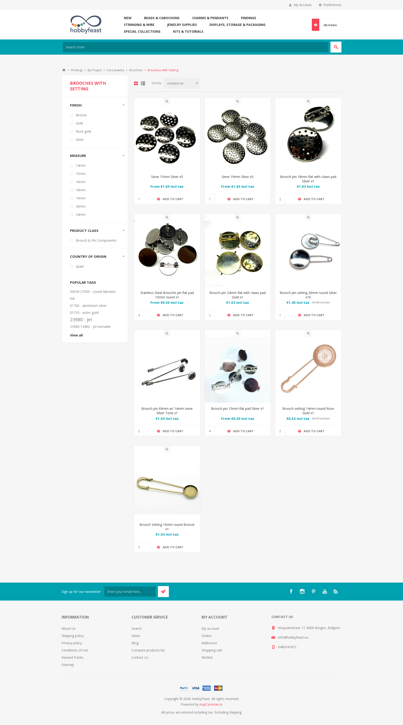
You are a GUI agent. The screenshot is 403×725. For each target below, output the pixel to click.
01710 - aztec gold (84, 312)
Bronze (81, 115)
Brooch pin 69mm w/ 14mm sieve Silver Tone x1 (167, 410)
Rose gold (83, 131)
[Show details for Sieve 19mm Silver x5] (238, 138)
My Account (303, 5)
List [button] (143, 83)
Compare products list (148, 650)
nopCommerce (211, 704)
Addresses (209, 643)
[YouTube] (324, 591)
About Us (69, 628)
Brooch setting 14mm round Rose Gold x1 (308, 410)
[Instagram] (302, 591)
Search (335, 47)
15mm (81, 173)
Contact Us (140, 657)
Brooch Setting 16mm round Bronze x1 (167, 526)
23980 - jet (81, 319)
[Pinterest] (313, 591)
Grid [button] (136, 83)
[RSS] (336, 591)
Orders (207, 635)
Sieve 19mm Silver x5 (238, 176)
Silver (80, 139)
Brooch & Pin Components (96, 240)
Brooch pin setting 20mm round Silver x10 (308, 294)
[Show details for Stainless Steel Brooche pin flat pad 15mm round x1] (167, 254)
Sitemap (68, 664)
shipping (235, 712)
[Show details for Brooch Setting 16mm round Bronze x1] (167, 486)
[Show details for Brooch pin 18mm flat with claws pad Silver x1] (308, 138)
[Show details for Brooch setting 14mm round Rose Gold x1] (308, 370)
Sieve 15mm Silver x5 (167, 176)
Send (163, 591)
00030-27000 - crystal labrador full (93, 295)
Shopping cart (212, 650)
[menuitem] (97, 628)
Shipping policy (73, 635)
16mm (81, 182)
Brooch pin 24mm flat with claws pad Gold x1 (237, 294)
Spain (80, 266)
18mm (81, 190)
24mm (81, 214)
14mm (81, 165)
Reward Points (72, 657)
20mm (81, 206)
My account (210, 628)
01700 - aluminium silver (88, 305)
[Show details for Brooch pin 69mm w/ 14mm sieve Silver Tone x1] (167, 370)
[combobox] (195, 47)
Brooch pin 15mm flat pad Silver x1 (237, 408)
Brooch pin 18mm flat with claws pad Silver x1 (308, 178)
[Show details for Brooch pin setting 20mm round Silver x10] (308, 254)
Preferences (332, 5)
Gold (79, 123)
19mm (81, 198)
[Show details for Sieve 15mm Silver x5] (167, 138)
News (136, 635)
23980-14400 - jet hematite (90, 326)
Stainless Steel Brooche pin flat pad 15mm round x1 (167, 294)
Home (64, 70)
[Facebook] (291, 591)
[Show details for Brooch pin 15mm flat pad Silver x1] (238, 370)
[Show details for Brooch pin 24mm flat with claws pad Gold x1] (238, 254)
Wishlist (207, 657)
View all (76, 335)
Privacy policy (72, 643)
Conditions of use (75, 650)
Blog (135, 643)
